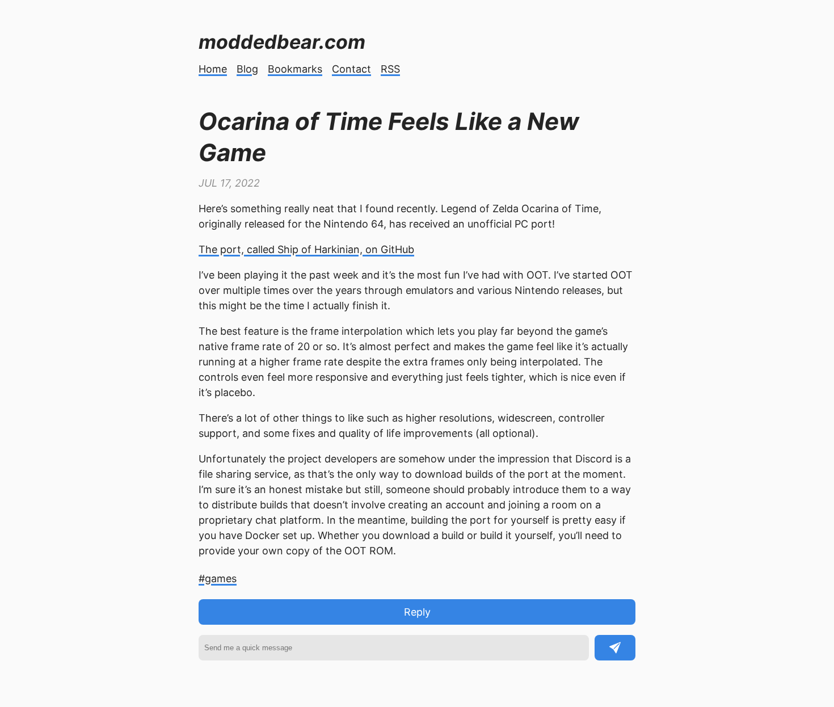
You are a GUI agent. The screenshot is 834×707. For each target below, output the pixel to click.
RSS (390, 69)
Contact (351, 69)
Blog (247, 69)
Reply (417, 612)
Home (213, 69)
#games (218, 578)
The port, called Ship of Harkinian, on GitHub (306, 249)
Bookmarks (295, 69)
